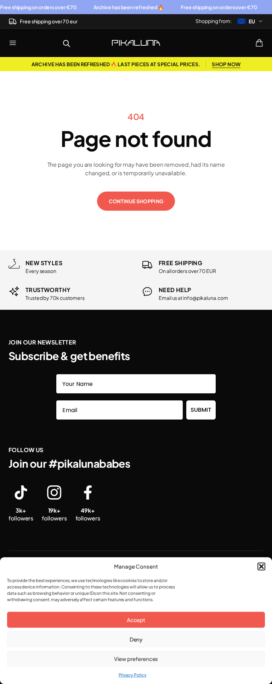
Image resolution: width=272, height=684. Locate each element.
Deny (136, 639)
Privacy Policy (133, 675)
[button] (261, 566)
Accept (136, 619)
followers (20, 514)
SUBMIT (201, 410)
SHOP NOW (226, 64)
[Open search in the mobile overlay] (66, 42)
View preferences (136, 658)
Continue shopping (136, 201)
